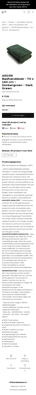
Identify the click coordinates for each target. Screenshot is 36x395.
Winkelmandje (24, 369)
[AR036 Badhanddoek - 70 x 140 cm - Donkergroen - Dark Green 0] (18, 52)
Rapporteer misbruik (18, 386)
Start (4, 22)
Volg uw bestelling (25, 360)
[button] (12, 12)
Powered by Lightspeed (18, 390)
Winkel (11, 22)
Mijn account (11, 359)
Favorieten (11, 368)
